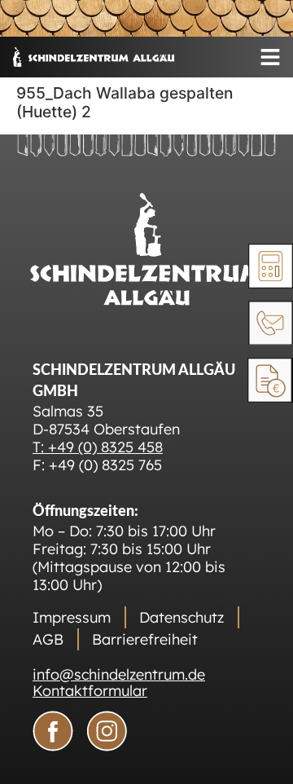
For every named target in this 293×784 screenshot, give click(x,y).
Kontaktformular (90, 690)
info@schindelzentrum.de (119, 674)
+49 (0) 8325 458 (105, 447)
